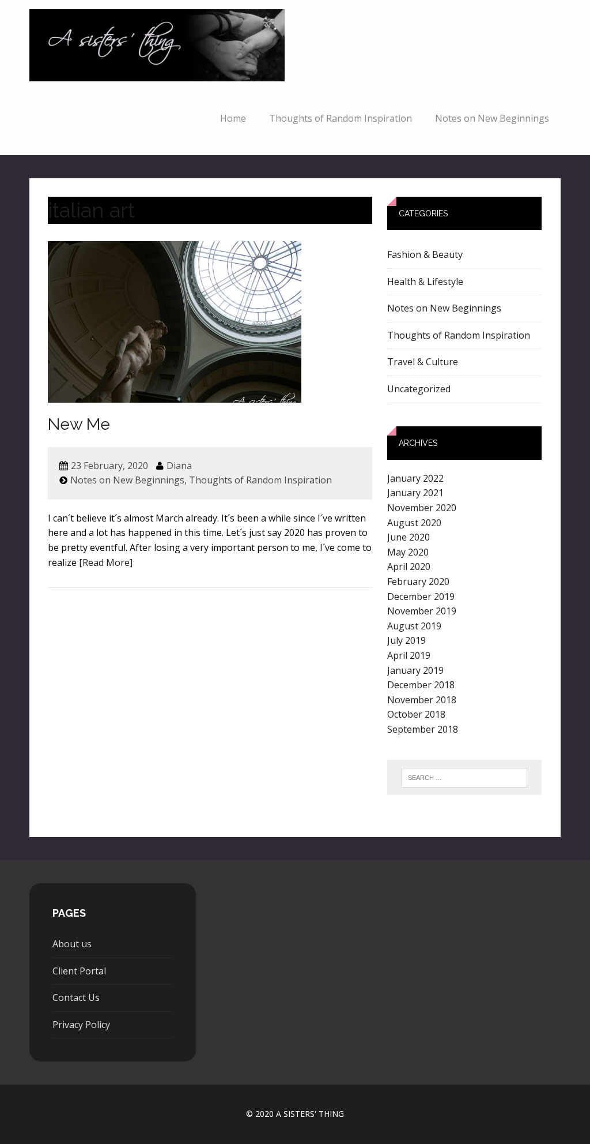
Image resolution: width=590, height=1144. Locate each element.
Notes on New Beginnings (492, 118)
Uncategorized (419, 388)
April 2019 (408, 655)
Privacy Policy (81, 1024)
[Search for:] (464, 777)
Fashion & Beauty (425, 254)
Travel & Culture (422, 361)
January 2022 (415, 478)
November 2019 (421, 611)
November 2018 (421, 699)
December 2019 (421, 596)
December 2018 (421, 684)
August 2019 (414, 626)
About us (72, 943)
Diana (179, 465)
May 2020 (408, 552)
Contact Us (76, 997)
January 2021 (415, 492)
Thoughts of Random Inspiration (340, 118)
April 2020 (408, 566)
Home (233, 118)
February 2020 (418, 581)
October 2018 (416, 714)
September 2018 (422, 729)
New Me (79, 424)
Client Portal (79, 971)
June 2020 (408, 537)
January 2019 (415, 670)
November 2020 (421, 507)
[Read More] (106, 562)
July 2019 (406, 640)
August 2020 (414, 522)
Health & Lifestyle (425, 281)
